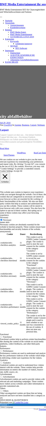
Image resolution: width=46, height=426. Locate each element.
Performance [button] (5, 348)
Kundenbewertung (17, 27)
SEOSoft (14, 46)
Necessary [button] (4, 217)
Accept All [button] (17, 171)
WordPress (21, 153)
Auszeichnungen (17, 25)
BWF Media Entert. (18, 32)
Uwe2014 (8, 125)
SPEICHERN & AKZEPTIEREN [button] (14, 400)
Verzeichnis (9, 23)
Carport (33, 125)
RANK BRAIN (11, 62)
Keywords (14, 41)
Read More (4, 148)
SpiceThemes (9, 155)
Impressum (9, 51)
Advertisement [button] (6, 374)
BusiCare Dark (40, 153)
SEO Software (21, 48)
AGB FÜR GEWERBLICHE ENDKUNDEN (22, 56)
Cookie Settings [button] (6, 171)
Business (25, 125)
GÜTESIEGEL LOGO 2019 (22, 37)
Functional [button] (4, 334)
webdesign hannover (23, 44)
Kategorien (9, 39)
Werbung (41, 125)
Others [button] (2, 388)
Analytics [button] (4, 360)
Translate (42, 409)
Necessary (7, 220)
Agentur (17, 125)
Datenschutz (15, 53)
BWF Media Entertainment (21, 34)
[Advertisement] (23, 88)
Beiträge (8, 30)
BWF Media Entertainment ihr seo (23, 4)
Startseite (8, 21)
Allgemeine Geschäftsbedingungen (24, 60)
